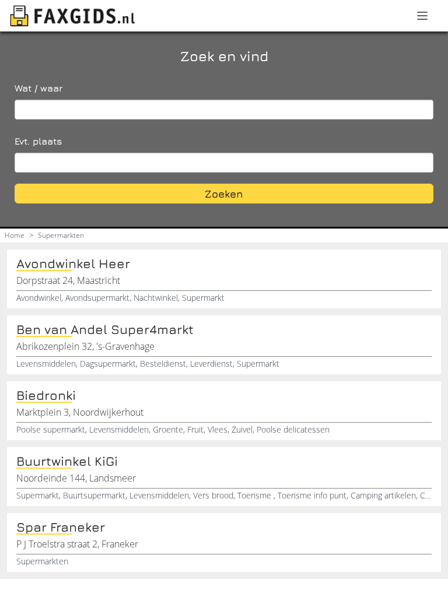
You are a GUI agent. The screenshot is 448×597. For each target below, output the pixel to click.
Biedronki (46, 395)
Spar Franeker (60, 527)
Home (14, 235)
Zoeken (224, 194)
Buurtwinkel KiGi (67, 461)
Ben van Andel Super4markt (105, 329)
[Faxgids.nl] (72, 16)
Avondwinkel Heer (73, 263)
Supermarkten (61, 235)
